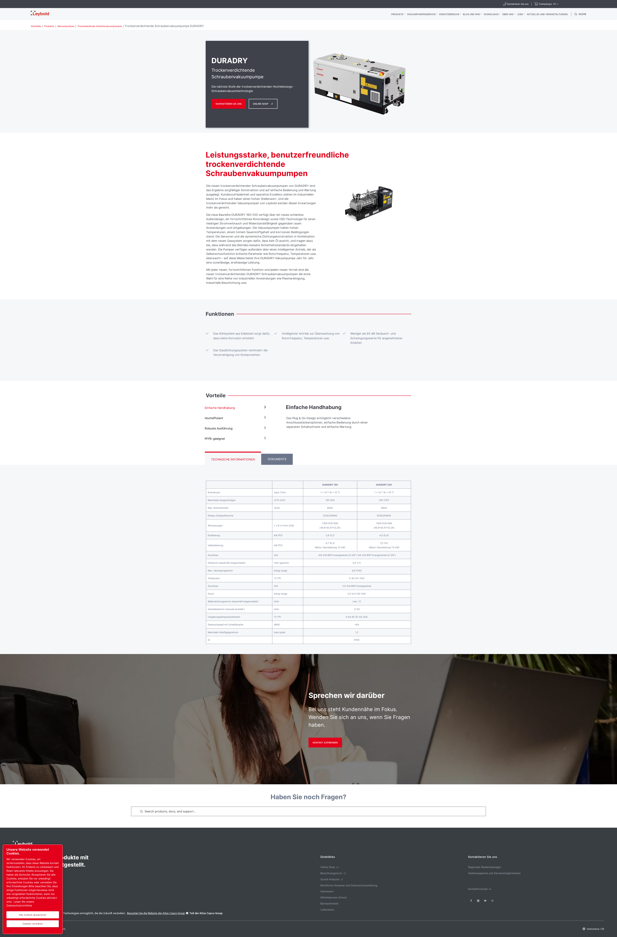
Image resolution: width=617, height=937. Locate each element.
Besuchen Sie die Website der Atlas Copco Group (156, 913)
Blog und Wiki (471, 14)
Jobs (520, 14)
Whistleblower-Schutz (333, 897)
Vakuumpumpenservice (421, 14)
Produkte (397, 14)
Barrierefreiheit (329, 903)
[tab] (236, 408)
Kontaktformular (478, 889)
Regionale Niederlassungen (484, 867)
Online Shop (327, 867)
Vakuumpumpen (65, 26)
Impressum (327, 891)
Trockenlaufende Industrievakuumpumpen (99, 26)
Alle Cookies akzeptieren (32, 915)
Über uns (507, 14)
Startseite (36, 26)
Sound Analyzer (330, 879)
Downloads (491, 14)
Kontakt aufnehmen (325, 742)
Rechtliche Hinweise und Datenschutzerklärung (348, 885)
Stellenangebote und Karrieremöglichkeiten (494, 873)
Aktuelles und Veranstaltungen (547, 14)
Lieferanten (327, 909)
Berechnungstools (331, 873)
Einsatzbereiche (449, 14)
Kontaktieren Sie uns (229, 103)
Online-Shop (260, 103)
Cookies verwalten (32, 923)
